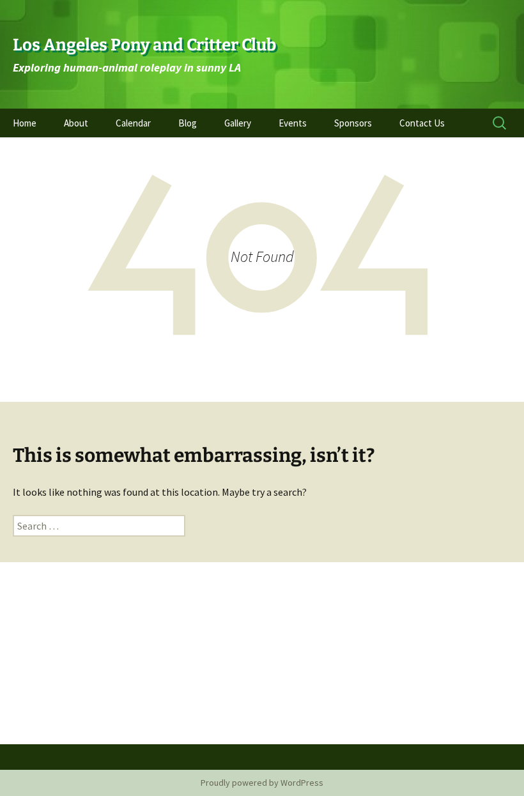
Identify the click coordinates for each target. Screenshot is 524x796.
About (76, 123)
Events (293, 123)
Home (24, 123)
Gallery (237, 123)
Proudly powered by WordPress (262, 782)
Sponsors (353, 123)
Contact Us (422, 123)
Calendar (133, 123)
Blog (187, 123)
